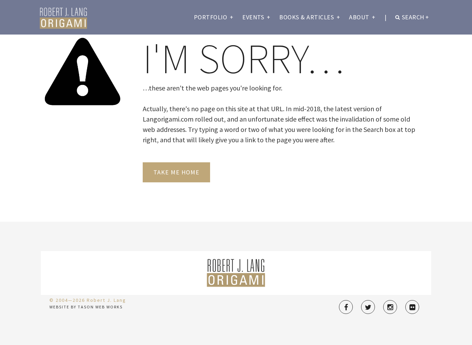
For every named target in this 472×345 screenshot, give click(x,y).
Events (256, 17)
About (362, 17)
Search (415, 17)
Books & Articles (309, 17)
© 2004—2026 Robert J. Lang (87, 300)
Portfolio (214, 17)
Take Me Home (176, 172)
